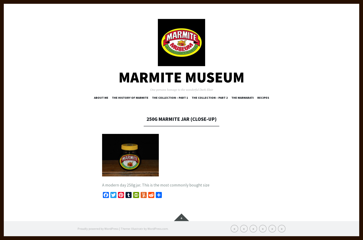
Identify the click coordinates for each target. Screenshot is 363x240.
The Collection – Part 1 (170, 97)
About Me (101, 97)
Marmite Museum (181, 77)
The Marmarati (242, 97)
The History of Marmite (130, 97)
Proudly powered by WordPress (98, 229)
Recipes (263, 97)
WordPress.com (157, 229)
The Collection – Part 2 (210, 97)
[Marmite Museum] (181, 42)
